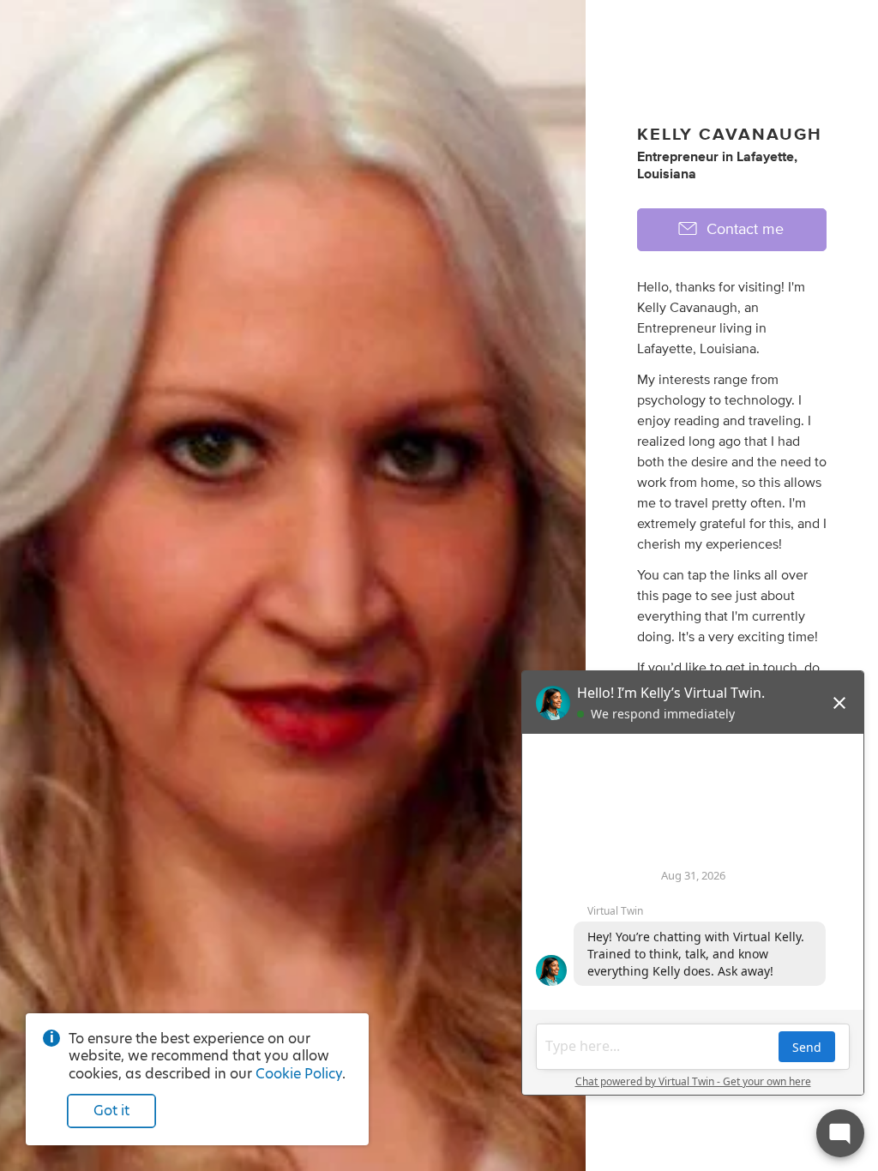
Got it (111, 1110)
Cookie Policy (299, 1074)
